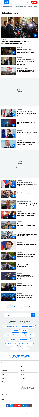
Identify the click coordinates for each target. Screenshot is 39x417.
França (13, 339)
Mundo (19, 47)
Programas (24, 382)
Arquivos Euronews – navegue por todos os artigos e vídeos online (27, 387)
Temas (3, 362)
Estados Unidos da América (14, 335)
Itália (35, 6)
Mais (2, 399)
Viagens (3, 378)
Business (4, 370)
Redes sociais (24, 339)
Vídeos (3, 382)
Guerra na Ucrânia (20, 6)
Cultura (23, 378)
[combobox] (19, 315)
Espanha (24, 348)
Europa (3, 366)
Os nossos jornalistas (7, 385)
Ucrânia (30, 6)
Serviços (4, 394)
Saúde (14, 348)
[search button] (33, 315)
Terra (22, 370)
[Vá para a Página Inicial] (6, 2)
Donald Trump (12, 343)
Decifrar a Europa (22, 68)
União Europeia (26, 343)
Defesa (31, 335)
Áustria (3, 39)
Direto (34, 2)
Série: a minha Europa (24, 201)
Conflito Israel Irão (7, 6)
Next (26, 306)
